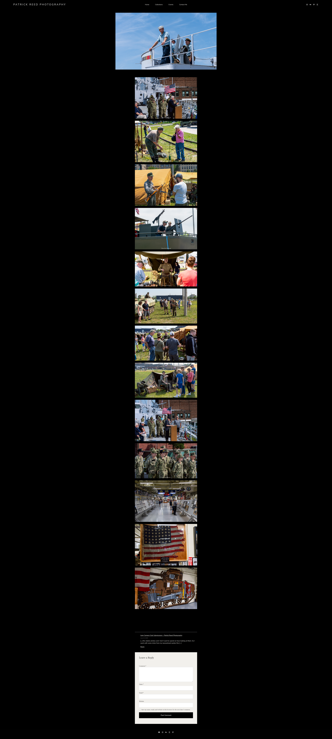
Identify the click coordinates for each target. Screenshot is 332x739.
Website (141, 701)
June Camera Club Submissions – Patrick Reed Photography (161, 635)
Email (141, 693)
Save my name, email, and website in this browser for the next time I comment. (165, 710)
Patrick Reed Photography (39, 4)
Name (141, 684)
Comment (142, 666)
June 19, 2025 (144, 638)
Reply (142, 647)
